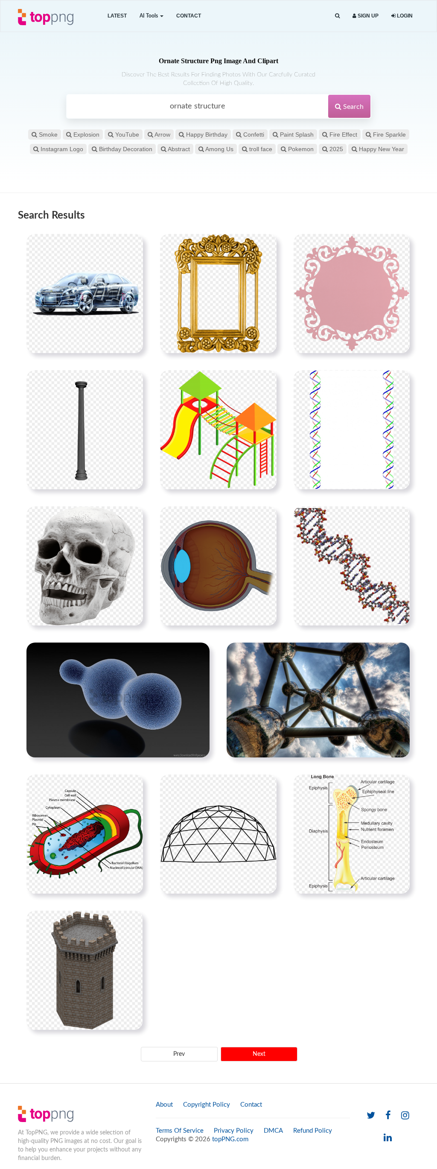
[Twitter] (371, 1115)
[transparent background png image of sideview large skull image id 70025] (84, 566)
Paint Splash (296, 134)
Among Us (218, 149)
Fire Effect (342, 134)
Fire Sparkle (388, 134)
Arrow (161, 134)
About (164, 1105)
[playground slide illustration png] (218, 430)
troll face (260, 149)
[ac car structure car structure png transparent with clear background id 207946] (84, 293)
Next (259, 1054)
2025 (335, 149)
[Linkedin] (388, 1138)
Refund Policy (312, 1131)
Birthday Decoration (124, 149)
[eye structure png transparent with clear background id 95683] (218, 566)
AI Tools (149, 15)
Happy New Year (380, 149)
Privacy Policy (233, 1131)
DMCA (273, 1131)
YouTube (126, 134)
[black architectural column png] (84, 430)
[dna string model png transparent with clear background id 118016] (352, 566)
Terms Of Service (180, 1131)
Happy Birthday (205, 134)
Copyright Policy (206, 1105)
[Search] (337, 16)
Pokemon (300, 149)
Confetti (253, 134)
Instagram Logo (61, 149)
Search (352, 106)
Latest (117, 16)
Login (404, 16)
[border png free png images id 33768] (352, 430)
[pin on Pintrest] (131, 245)
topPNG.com (230, 1139)
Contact (188, 16)
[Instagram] (405, 1115)
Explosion (85, 134)
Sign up (367, 16)
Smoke (47, 134)
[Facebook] (388, 1115)
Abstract (178, 149)
